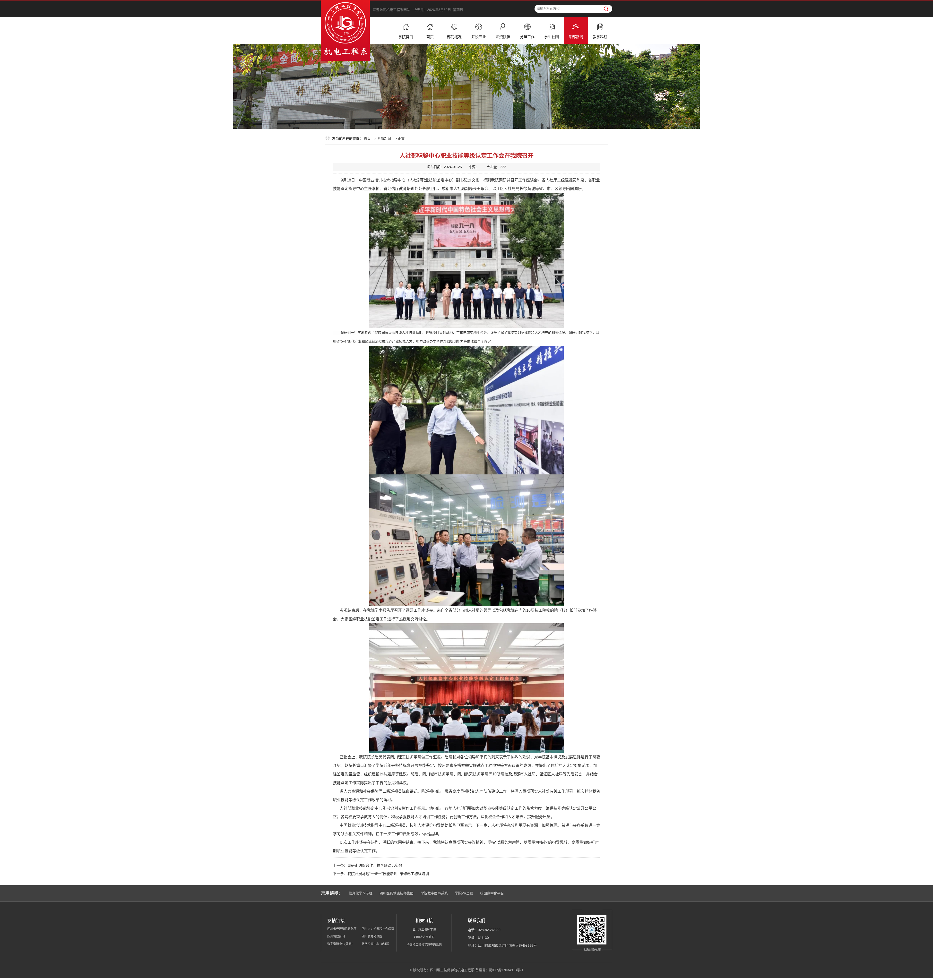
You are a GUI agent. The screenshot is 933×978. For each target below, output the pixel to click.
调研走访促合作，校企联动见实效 (374, 865)
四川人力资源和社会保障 (378, 929)
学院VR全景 (464, 893)
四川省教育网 (336, 936)
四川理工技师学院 (424, 929)
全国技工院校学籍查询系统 (424, 944)
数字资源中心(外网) (340, 944)
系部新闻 (384, 138)
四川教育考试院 (372, 936)
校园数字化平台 (492, 893)
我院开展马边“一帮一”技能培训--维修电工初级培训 (388, 874)
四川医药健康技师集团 (397, 893)
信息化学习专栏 (360, 893)
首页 (367, 138)
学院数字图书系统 (434, 893)
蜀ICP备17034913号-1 (506, 970)
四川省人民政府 (424, 937)
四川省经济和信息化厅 (341, 929)
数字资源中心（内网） (376, 944)
